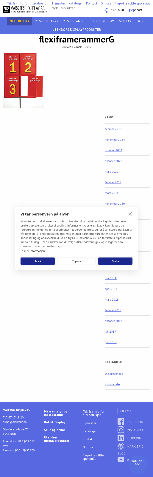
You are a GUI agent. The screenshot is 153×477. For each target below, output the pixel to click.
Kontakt (91, 3)
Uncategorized (114, 373)
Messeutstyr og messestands (59, 21)
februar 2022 (113, 182)
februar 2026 (113, 129)
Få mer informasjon (33, 251)
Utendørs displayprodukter (76, 29)
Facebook (134, 422)
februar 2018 (113, 310)
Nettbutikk (19, 21)
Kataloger (75, 3)
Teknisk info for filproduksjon (27, 3)
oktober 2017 (113, 321)
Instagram (135, 430)
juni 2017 (111, 342)
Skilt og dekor (131, 21)
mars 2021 (111, 193)
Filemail (126, 411)
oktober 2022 (113, 161)
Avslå (38, 261)
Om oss (106, 3)
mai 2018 (111, 278)
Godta (115, 261)
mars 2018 (111, 299)
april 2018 (111, 289)
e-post (138, 10)
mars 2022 (111, 171)
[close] (130, 214)
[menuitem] (27, 3)
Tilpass (76, 261)
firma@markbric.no (15, 422)
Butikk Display (101, 21)
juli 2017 (110, 331)
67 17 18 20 (116, 10)
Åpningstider (112, 384)
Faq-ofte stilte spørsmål (132, 3)
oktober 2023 (113, 150)
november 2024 (115, 139)
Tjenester (58, 3)
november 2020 (115, 203)
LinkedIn (133, 438)
